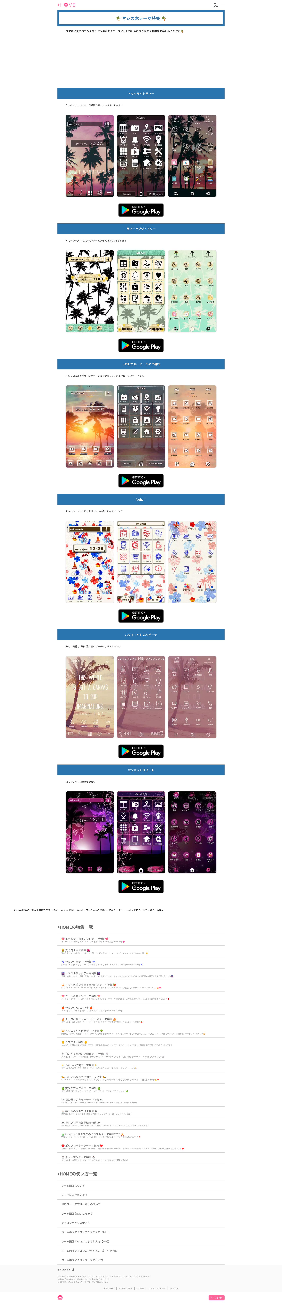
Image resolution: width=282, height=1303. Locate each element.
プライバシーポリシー (156, 1288)
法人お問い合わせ (125, 1288)
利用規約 (140, 1288)
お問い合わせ (109, 1288)
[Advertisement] (141, 63)
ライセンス (173, 1288)
